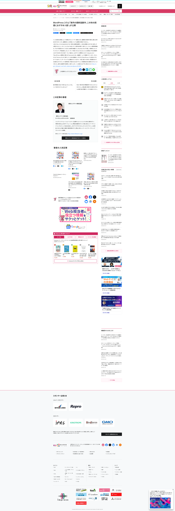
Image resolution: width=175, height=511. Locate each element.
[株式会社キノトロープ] (76, 423)
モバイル (78, 479)
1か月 (118, 83)
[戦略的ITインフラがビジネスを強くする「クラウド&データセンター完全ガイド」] (81, 490)
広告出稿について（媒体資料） (78, 451)
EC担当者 (77, 1)
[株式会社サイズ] (92, 423)
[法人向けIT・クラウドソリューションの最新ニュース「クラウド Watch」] (81, 495)
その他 (78, 481)
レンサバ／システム (80, 476)
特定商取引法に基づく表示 (78, 453)
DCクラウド (104, 1)
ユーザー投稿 (61, 17)
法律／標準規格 (57, 476)
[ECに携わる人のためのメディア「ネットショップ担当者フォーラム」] (116, 495)
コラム (90, 472)
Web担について (102, 6)
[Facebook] (90, 197)
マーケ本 (59, 237)
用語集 (116, 474)
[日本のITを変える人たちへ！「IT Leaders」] (93, 495)
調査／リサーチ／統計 (108, 14)
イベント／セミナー (105, 474)
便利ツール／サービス (93, 474)
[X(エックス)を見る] (110, 445)
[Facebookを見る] (106, 445)
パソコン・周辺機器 (92, 237)
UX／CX (66, 476)
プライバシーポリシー (61, 453)
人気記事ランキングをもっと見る (113, 142)
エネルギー (94, 2)
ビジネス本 (70, 237)
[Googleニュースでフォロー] (117, 445)
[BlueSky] (86, 201)
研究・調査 (109, 1)
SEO (55, 14)
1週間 (111, 83)
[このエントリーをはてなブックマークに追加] (87, 69)
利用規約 (108, 451)
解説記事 (117, 467)
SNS (73, 14)
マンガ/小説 (104, 472)
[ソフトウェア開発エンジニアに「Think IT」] (93, 490)
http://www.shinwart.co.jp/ (75, 133)
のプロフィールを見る (75, 138)
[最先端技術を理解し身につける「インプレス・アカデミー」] (116, 499)
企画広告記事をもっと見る (112, 250)
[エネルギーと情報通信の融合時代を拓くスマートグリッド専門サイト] (104, 495)
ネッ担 (67, 201)
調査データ (91, 469)
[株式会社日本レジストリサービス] (60, 423)
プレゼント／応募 (118, 472)
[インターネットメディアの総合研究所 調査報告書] (116, 490)
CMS (100, 14)
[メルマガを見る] (103, 445)
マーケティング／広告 (62, 14)
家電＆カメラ (81, 237)
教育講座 (101, 2)
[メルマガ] (86, 197)
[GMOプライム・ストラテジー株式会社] (107, 423)
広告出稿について (111, 6)
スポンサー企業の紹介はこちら (111, 434)
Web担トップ (55, 17)
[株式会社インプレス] (63, 497)
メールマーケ (56, 481)
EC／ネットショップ (68, 479)
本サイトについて (60, 451)
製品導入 (86, 1)
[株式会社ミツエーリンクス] (60, 407)
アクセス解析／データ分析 (81, 14)
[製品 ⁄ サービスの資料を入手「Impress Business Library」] (81, 499)
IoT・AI (100, 1)
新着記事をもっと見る (112, 71)
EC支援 (104, 2)
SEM (66, 481)
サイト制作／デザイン (93, 14)
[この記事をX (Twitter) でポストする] (83, 69)
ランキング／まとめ (92, 476)
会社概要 (91, 453)
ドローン (97, 2)
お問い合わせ (92, 451)
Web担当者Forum (59, 6)
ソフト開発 (97, 1)
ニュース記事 (117, 469)
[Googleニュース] (90, 201)
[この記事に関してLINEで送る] (93, 69)
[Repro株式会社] (76, 407)
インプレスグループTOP (110, 453)
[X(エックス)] (94, 197)
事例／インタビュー (105, 467)
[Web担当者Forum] (59, 445)
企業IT (93, 1)
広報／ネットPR (57, 479)
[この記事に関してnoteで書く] (90, 69)
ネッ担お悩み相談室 (74, 201)
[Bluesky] (113, 445)
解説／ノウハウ (92, 467)
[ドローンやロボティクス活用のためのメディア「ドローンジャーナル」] (104, 499)
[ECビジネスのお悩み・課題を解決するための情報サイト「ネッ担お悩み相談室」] (81, 503)
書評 (102, 469)
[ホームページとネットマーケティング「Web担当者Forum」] (104, 490)
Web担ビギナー (74, 6)
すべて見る (112, 380)
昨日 (104, 83)
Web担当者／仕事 (119, 14)
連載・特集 (90, 6)
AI (69, 14)
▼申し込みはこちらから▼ (155, 497)
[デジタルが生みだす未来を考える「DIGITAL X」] (93, 499)
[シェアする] (80, 69)
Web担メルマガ (82, 6)
